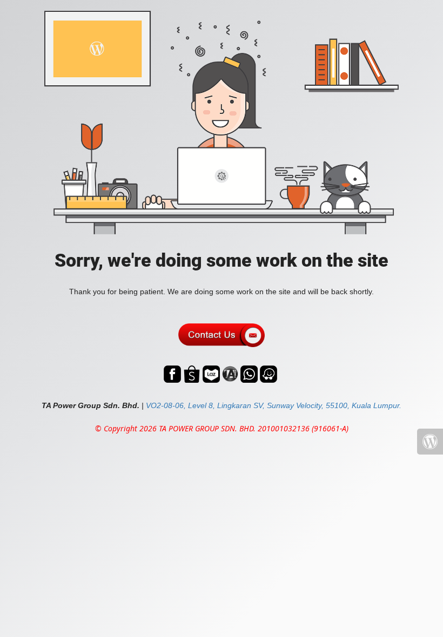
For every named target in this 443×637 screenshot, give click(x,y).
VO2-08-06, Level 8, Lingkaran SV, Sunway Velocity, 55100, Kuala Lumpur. (273, 405)
